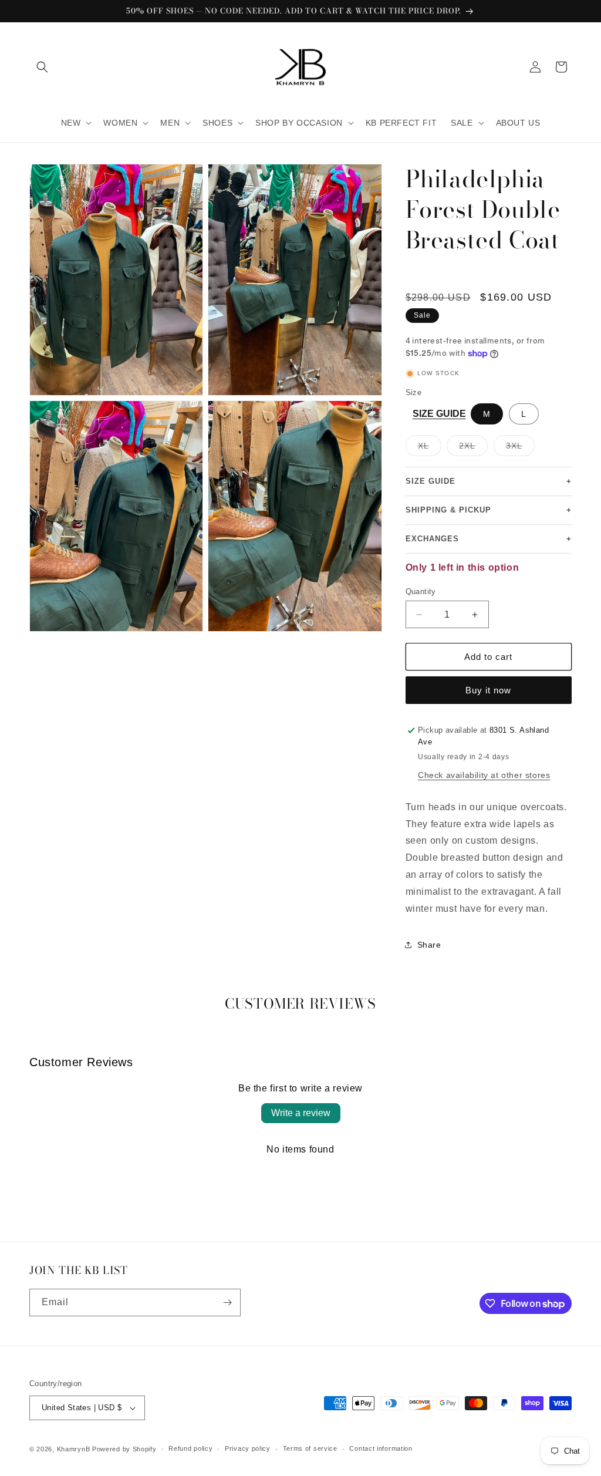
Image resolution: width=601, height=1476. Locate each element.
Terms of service (310, 1448)
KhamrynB (73, 1449)
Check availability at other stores (484, 775)
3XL (520, 448)
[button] (42, 67)
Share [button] (429, 944)
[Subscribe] (227, 1302)
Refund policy (190, 1448)
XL (429, 448)
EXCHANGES (489, 539)
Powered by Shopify (124, 1449)
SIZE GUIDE (439, 414)
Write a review (300, 1113)
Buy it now (488, 690)
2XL (473, 448)
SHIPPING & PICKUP (489, 510)
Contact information (380, 1448)
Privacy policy (248, 1448)
